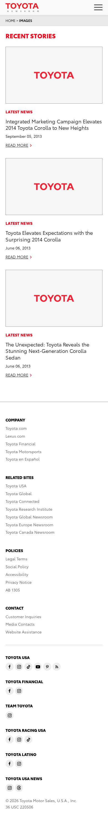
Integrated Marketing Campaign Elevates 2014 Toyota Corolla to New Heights (54, 124)
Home (11, 20)
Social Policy (17, 566)
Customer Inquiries (23, 616)
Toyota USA (16, 485)
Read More (17, 145)
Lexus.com (15, 436)
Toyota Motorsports (24, 451)
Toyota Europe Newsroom (29, 524)
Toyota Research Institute (29, 509)
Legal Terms (16, 559)
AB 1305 (13, 590)
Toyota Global (19, 493)
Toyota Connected (22, 501)
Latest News (19, 111)
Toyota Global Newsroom (29, 517)
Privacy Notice (19, 582)
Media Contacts (20, 624)
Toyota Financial (20, 443)
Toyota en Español (23, 459)
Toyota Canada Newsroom (30, 532)
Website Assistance (24, 632)
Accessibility (17, 574)
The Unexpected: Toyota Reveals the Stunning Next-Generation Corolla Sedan (47, 351)
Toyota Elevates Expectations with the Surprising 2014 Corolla (49, 235)
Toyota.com (16, 428)
